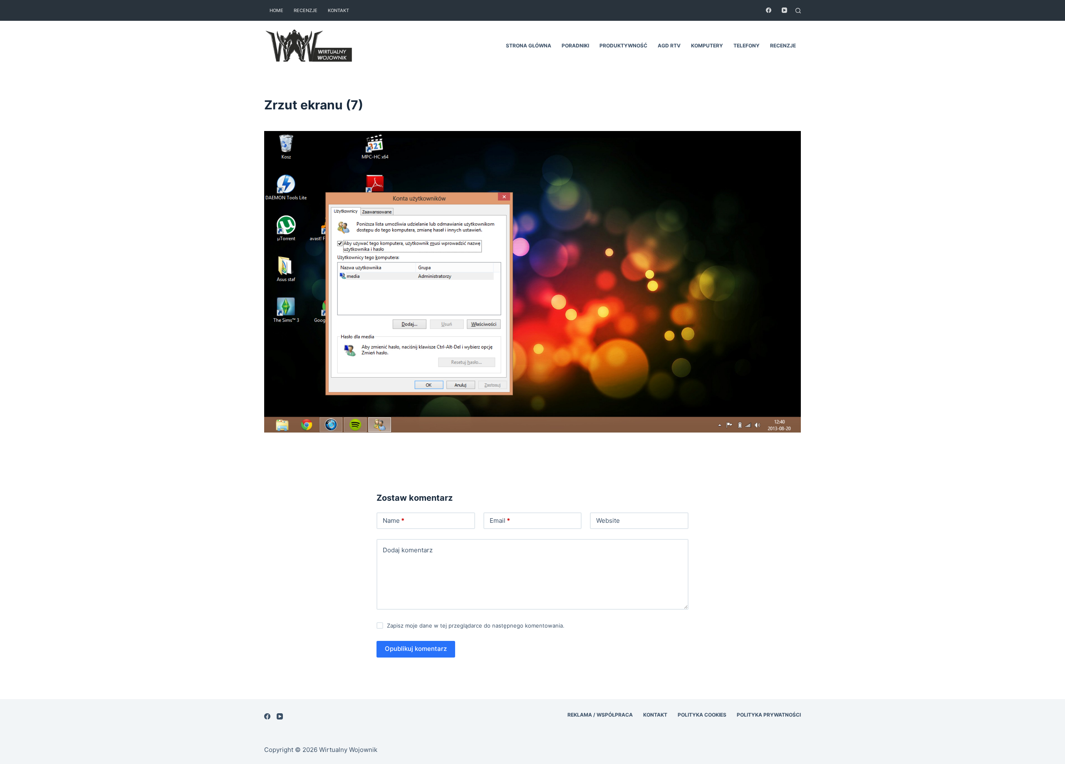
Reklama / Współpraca (600, 715)
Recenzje (305, 10)
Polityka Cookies (702, 715)
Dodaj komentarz (408, 550)
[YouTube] (784, 10)
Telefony (746, 45)
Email (500, 520)
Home (276, 10)
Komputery (707, 45)
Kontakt (338, 10)
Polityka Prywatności (769, 715)
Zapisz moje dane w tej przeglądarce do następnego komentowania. (476, 625)
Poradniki (575, 45)
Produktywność (623, 45)
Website (608, 520)
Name (393, 520)
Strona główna (528, 45)
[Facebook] (768, 10)
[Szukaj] (798, 10)
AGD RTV (669, 45)
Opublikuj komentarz (416, 649)
